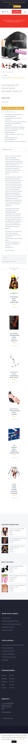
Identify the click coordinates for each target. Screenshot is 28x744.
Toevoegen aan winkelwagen (14, 108)
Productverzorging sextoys (9, 657)
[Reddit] (12, 72)
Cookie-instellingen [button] (21, 739)
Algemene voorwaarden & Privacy (10, 621)
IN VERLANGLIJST (9, 111)
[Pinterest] (5, 72)
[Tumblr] (8, 72)
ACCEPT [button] (14, 741)
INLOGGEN (17, 6)
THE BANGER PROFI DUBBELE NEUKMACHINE (14, 449)
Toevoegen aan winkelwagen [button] (12, 307)
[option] (14, 46)
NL (8, 6)
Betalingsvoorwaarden (8, 627)
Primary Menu (25, 12)
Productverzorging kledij (8, 654)
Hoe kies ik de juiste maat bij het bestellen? (13, 645)
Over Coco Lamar (6, 618)
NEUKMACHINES (12, 78)
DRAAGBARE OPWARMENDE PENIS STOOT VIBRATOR (14, 337)
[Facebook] (1, 72)
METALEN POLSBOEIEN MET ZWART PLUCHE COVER (16, 567)
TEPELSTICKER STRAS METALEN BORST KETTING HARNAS (17, 587)
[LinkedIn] (10, 72)
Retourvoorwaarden (7, 630)
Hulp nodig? (5, 660)
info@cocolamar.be (15, 4)
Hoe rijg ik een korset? (7, 648)
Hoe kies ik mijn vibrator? (8, 651)
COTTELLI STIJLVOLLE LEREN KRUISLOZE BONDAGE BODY (16, 530)
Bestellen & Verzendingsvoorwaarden (11, 624)
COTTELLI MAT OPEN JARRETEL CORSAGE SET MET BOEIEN (17, 547)
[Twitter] (3, 72)
